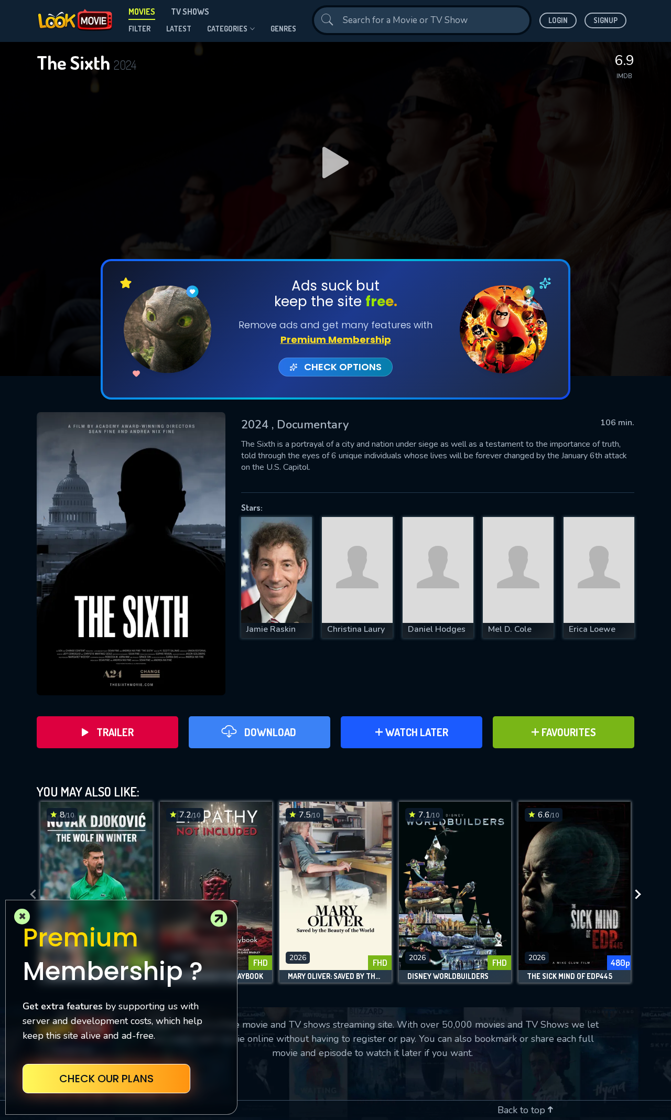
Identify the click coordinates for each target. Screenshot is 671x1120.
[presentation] (30, 895)
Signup (605, 20)
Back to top (522, 1110)
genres (283, 28)
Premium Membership (335, 339)
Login (558, 20)
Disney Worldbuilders (448, 976)
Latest (178, 28)
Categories (227, 28)
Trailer (115, 732)
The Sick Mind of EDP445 (569, 976)
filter (139, 28)
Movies (141, 11)
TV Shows (190, 11)
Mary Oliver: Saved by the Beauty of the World (335, 976)
